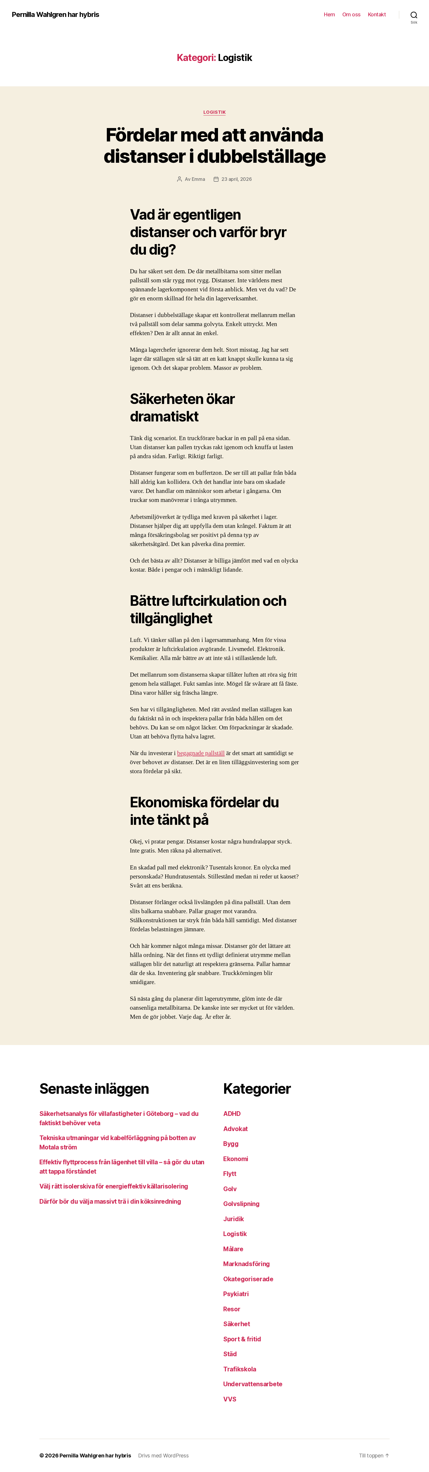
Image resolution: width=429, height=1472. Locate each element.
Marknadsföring (246, 1264)
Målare (233, 1249)
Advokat (235, 1129)
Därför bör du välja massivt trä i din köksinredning (110, 1201)
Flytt (229, 1173)
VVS (229, 1399)
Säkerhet (236, 1324)
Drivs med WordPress (163, 1455)
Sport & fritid (242, 1339)
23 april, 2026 (237, 179)
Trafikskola (239, 1369)
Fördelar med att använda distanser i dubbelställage (215, 145)
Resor (231, 1309)
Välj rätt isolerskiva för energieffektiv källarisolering (113, 1186)
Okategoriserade (248, 1279)
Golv (230, 1189)
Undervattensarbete (252, 1384)
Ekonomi (235, 1159)
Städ (230, 1354)
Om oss (351, 14)
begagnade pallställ (201, 753)
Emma (198, 179)
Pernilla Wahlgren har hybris (55, 14)
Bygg (231, 1143)
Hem (329, 14)
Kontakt (377, 14)
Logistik (214, 112)
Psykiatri (236, 1294)
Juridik (233, 1219)
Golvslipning (241, 1203)
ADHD (232, 1113)
